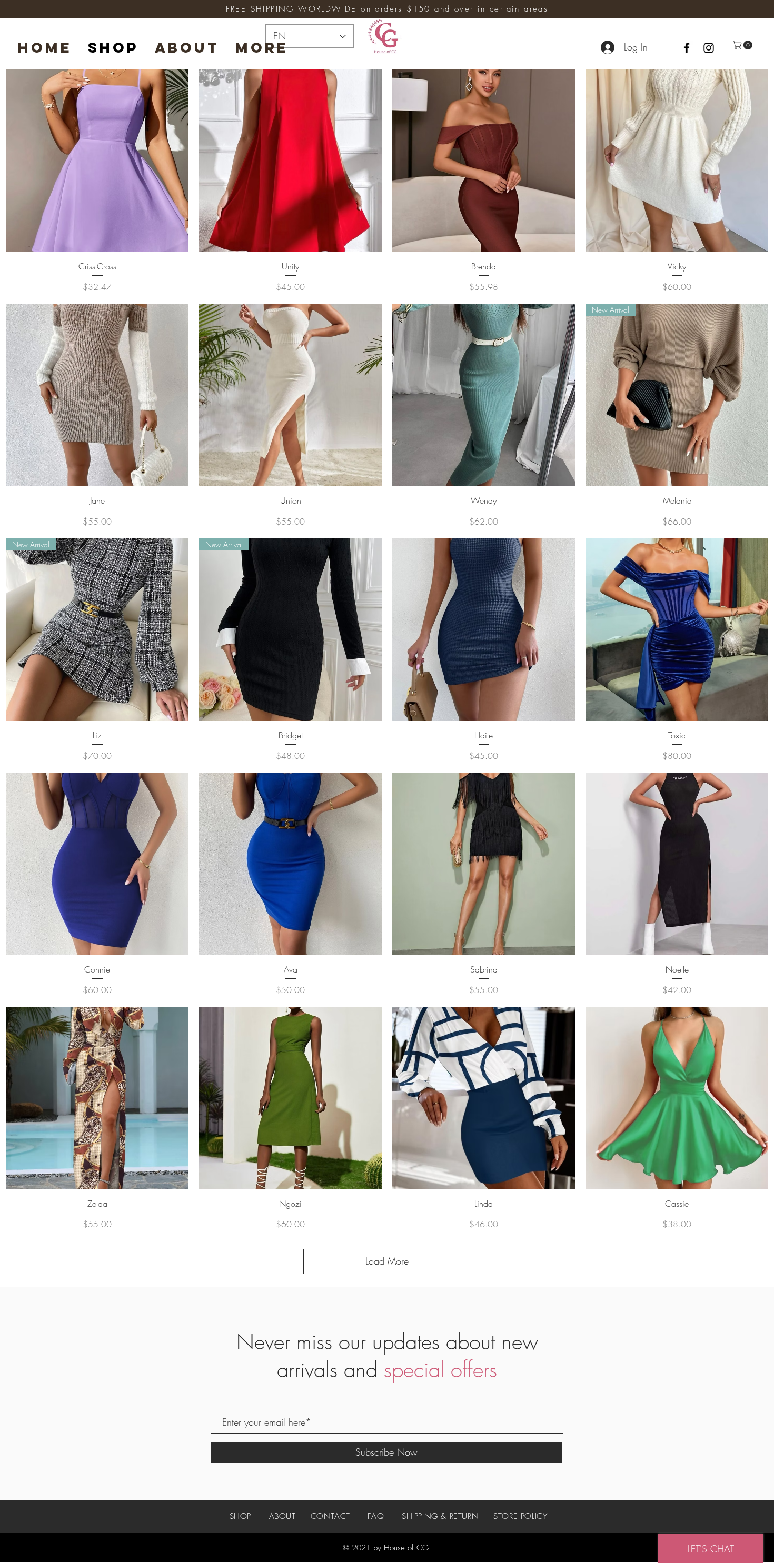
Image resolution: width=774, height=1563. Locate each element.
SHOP (242, 1516)
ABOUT (282, 1516)
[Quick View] (97, 160)
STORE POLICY (520, 1516)
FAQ (376, 1516)
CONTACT (330, 1516)
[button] (743, 45)
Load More (387, 1261)
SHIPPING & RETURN (440, 1516)
